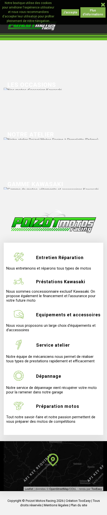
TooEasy (96, 489)
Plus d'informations (93, 12)
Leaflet (29, 489)
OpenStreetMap (58, 489)
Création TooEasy (78, 501)
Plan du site (79, 505)
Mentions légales (56, 505)
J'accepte (70, 12)
